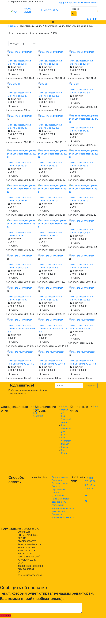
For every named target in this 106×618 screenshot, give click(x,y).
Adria (95, 406)
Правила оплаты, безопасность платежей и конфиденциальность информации (63, 504)
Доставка (57, 480)
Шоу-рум (62, 2)
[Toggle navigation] (53, 22)
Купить (14, 74)
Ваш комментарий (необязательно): (32, 599)
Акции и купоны (60, 477)
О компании (78, 2)
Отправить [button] (5, 615)
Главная (12, 26)
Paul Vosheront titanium (66, 440)
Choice (64, 406)
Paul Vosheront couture (66, 419)
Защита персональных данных (59, 489)
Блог (69, 2)
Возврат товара (60, 483)
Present (65, 447)
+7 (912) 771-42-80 (49, 10)
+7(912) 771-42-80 (90, 479)
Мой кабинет (91, 2)
